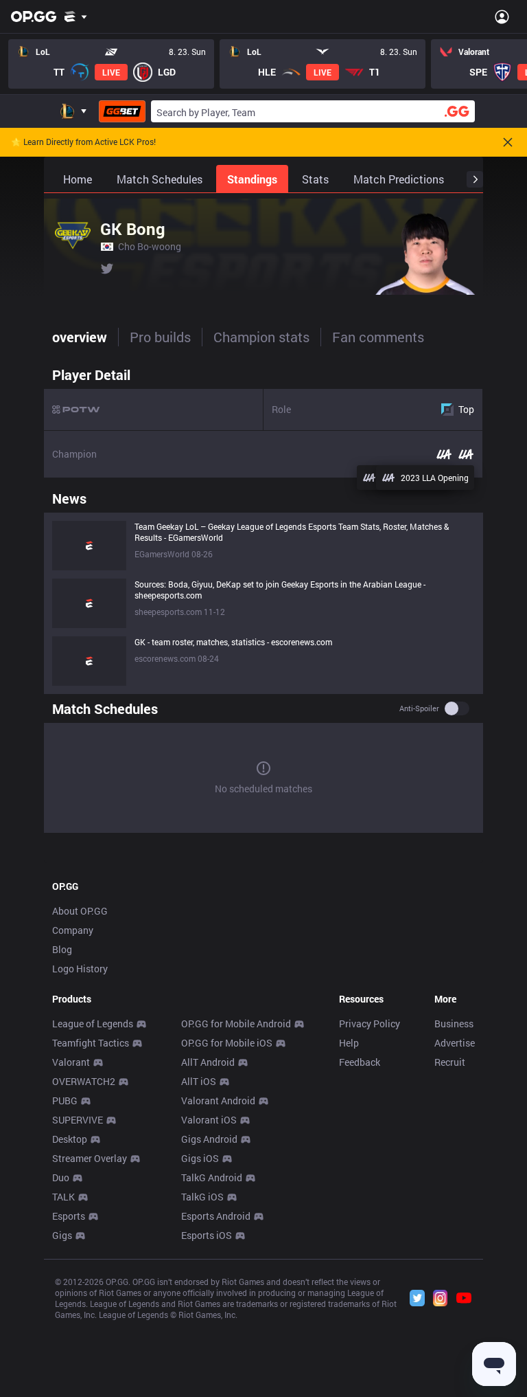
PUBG (65, 1100)
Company (72, 930)
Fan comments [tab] (378, 337)
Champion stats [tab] (261, 337)
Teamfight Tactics (90, 1042)
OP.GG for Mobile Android (236, 1023)
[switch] (457, 708)
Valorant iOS (209, 1119)
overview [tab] (79, 337)
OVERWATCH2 (83, 1081)
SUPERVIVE (77, 1119)
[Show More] (76, 16)
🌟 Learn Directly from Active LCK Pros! (83, 142)
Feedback (359, 1062)
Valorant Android (218, 1100)
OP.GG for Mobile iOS (226, 1042)
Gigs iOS (200, 1158)
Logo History (80, 968)
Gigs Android (209, 1138)
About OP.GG (80, 910)
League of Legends (92, 1023)
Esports (68, 1215)
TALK (63, 1196)
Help (349, 1042)
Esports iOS (206, 1235)
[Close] (508, 142)
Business (453, 1023)
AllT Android (208, 1062)
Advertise (454, 1042)
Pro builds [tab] (160, 337)
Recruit (449, 1062)
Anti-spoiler (419, 708)
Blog (62, 949)
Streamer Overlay (89, 1158)
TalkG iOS (202, 1196)
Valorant (71, 1062)
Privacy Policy (369, 1023)
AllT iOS (198, 1081)
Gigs (62, 1235)
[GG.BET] (122, 111)
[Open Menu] (502, 16)
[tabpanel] (263, 599)
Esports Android (215, 1215)
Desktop (69, 1138)
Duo (60, 1177)
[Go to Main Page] (33, 16)
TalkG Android (211, 1177)
